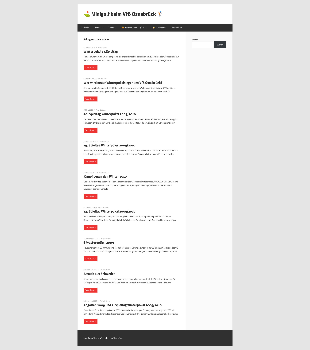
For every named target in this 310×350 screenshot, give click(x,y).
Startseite (85, 27)
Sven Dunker (102, 47)
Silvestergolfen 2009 (99, 242)
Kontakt (175, 27)
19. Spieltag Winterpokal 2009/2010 (109, 145)
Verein (98, 27)
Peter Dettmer (101, 110)
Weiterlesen (89, 68)
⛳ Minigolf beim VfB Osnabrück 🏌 (124, 14)
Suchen (195, 39)
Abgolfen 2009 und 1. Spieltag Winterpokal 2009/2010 (123, 305)
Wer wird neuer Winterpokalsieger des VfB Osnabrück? (123, 83)
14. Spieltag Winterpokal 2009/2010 (110, 211)
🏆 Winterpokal (159, 27)
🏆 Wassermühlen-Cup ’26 (133, 27)
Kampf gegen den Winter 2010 (105, 176)
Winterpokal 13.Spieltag (101, 51)
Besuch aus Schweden (99, 274)
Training (112, 27)
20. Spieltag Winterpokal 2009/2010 (110, 114)
